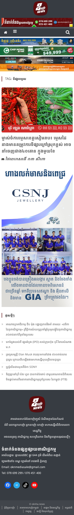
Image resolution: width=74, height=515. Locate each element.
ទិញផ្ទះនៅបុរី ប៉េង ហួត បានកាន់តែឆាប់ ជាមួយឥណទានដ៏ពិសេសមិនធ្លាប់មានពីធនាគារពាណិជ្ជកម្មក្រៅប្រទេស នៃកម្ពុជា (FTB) (39, 376)
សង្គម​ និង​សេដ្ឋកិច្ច (52, 507)
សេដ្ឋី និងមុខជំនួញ (45, 511)
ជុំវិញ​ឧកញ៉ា (9, 507)
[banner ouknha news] (37, 22)
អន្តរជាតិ (68, 507)
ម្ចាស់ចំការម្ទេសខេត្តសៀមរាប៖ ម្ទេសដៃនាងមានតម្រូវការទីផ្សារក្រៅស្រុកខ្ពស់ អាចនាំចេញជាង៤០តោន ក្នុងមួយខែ (36, 144)
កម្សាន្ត (28, 511)
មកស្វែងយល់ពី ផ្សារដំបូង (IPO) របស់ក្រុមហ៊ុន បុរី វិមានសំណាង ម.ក (38, 344)
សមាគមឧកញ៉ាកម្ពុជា (29, 507)
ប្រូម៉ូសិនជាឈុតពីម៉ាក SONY (22, 367)
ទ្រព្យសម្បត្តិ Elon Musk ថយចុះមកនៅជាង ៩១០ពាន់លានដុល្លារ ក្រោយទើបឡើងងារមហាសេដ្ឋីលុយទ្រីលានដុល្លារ (36, 356)
